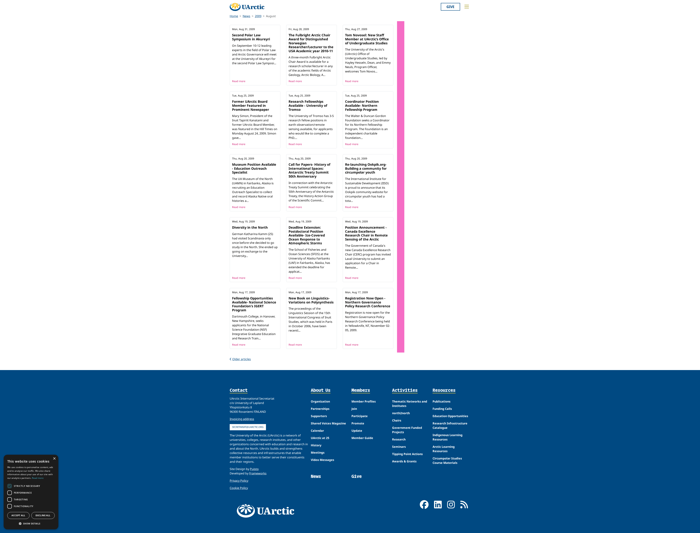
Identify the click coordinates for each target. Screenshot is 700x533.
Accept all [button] (18, 515)
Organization (320, 401)
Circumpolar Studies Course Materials (447, 460)
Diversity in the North (250, 227)
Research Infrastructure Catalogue (450, 425)
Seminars (399, 447)
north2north (401, 413)
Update (356, 431)
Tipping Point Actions (407, 454)
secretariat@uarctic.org (248, 427)
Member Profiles (363, 401)
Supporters (319, 416)
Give (450, 6)
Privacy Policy (239, 481)
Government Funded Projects (407, 430)
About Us (320, 390)
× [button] (54, 458)
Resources (444, 390)
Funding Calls (442, 409)
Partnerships (320, 409)
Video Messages (322, 460)
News (246, 16)
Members (360, 390)
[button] (31, 523)
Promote (357, 423)
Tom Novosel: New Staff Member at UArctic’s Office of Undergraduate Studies (367, 39)
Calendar (317, 431)
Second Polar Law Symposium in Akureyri (251, 37)
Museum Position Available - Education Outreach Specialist (254, 168)
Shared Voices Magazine (328, 423)
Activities (405, 390)
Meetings (317, 453)
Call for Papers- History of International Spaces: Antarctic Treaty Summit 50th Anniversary (309, 170)
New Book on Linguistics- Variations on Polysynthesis (311, 300)
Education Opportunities (450, 416)
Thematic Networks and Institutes (409, 403)
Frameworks (258, 473)
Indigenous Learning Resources (447, 437)
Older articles (241, 359)
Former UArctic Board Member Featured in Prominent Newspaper (250, 105)
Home (234, 16)
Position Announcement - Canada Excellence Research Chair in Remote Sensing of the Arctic (366, 233)
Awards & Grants (404, 461)
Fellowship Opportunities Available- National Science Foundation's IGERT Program (254, 304)
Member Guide (362, 438)
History (316, 445)
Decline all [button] (43, 515)
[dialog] (31, 492)
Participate (359, 416)
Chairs (396, 420)
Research (399, 439)
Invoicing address (242, 419)
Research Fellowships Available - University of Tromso (308, 105)
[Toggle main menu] (466, 6)
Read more (238, 81)
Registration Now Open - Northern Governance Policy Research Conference (367, 302)
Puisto (254, 469)
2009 (258, 16)
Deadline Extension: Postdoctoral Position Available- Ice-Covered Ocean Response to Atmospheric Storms (307, 235)
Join (354, 409)
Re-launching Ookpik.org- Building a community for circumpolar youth (366, 168)
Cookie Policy (239, 488)
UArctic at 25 (320, 438)
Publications (441, 401)
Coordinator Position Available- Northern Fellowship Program (362, 105)
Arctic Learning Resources (444, 449)
